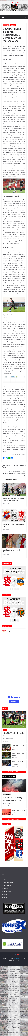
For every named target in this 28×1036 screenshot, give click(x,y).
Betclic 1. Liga (6, 25)
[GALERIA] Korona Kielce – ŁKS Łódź (18, 754)
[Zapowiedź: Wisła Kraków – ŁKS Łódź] (14, 510)
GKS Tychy (4, 894)
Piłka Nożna (13, 25)
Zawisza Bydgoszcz (6, 891)
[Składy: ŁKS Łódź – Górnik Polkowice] (14, 535)
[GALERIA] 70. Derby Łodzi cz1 (18, 746)
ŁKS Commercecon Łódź (7, 882)
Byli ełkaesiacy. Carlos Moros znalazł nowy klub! (14, 466)
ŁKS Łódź (4, 879)
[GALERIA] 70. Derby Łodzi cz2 (13, 734)
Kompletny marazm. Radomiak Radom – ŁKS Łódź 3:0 (13, 500)
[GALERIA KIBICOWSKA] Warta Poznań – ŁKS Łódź (13, 798)
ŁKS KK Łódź (5, 888)
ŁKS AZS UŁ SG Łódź (6, 885)
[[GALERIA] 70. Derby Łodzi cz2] (14, 719)
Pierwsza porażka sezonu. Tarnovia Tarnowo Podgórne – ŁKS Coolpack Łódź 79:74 (14, 473)
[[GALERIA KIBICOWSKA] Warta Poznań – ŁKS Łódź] (14, 785)
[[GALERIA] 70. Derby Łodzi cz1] (6, 747)
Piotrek (11, 44)
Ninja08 (11, 738)
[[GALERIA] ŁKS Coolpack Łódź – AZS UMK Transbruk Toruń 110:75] (6, 764)
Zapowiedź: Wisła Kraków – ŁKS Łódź (13, 525)
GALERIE (4, 729)
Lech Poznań (5, 897)
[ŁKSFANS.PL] (14, 5)
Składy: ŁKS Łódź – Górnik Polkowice (11, 551)
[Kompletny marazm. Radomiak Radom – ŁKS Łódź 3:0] (14, 484)
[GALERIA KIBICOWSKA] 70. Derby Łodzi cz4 (18, 811)
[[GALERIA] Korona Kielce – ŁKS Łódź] (6, 755)
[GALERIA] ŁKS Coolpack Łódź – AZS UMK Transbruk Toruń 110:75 (18, 763)
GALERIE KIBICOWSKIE (7, 794)
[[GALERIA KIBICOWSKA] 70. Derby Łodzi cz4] (6, 812)
